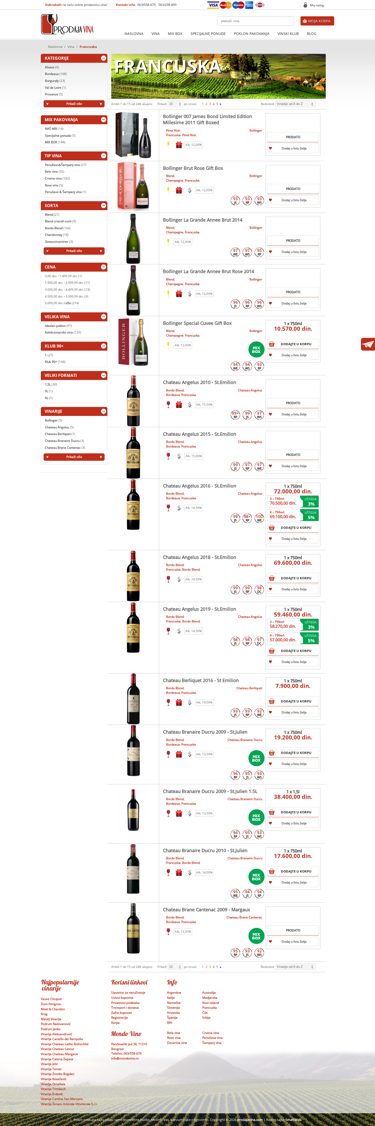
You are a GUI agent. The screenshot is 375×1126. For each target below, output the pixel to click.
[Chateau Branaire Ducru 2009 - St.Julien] (133, 750)
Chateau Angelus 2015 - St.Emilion (199, 434)
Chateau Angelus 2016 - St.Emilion (199, 486)
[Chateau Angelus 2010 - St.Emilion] (133, 401)
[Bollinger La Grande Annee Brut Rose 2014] (133, 290)
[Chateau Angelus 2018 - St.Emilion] (133, 576)
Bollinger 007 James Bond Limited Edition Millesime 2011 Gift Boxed (207, 119)
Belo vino (54, 171)
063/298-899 (167, 5)
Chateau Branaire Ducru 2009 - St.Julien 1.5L (210, 791)
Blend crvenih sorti (60, 221)
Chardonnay (57, 235)
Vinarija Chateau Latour (57, 1049)
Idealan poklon (58, 326)
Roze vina (174, 1037)
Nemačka (174, 1003)
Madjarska (209, 997)
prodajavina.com (250, 1119)
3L (49, 391)
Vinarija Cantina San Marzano (62, 1099)
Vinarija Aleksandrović (56, 1034)
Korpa (115, 1022)
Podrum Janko (50, 1029)
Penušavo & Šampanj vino (65, 192)
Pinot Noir (173, 130)
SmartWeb (293, 1119)
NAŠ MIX (54, 128)
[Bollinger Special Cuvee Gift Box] (133, 342)
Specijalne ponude (208, 33)
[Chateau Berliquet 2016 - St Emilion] (133, 699)
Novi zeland (210, 1003)
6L (49, 398)
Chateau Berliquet (60, 434)
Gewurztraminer (59, 241)
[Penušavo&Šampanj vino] (168, 190)
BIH (169, 1022)
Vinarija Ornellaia (53, 1084)
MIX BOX (175, 33)
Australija (209, 992)
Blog (311, 33)
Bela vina (173, 1033)
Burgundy (55, 81)
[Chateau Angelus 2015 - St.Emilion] (133, 453)
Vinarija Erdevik (52, 1094)
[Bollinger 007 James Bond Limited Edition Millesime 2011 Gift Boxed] (133, 135)
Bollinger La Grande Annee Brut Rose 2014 (208, 271)
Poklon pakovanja (251, 33)
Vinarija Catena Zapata (57, 1059)
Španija (172, 1017)
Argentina (174, 992)
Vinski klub (288, 33)
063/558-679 (147, 5)
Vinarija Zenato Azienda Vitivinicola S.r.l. (69, 1104)
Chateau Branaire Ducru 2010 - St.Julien (205, 850)
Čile (205, 1012)
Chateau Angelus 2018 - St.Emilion (199, 557)
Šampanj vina (211, 1043)
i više (62, 303)
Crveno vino (57, 178)
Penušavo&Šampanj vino (65, 165)
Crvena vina (210, 1033)
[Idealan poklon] (179, 145)
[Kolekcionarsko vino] (190, 190)
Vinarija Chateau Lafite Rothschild (64, 1044)
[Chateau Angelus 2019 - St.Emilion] (133, 628)
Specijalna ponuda (60, 135)
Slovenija (173, 1007)
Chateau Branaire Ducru (64, 441)
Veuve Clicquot (51, 999)
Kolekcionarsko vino (63, 332)
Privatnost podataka (125, 1003)
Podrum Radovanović (56, 1024)
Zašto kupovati (121, 1012)
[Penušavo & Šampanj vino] (168, 145)
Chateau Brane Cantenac (65, 447)
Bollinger (53, 420)
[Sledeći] (220, 104)
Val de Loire (55, 87)
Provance (54, 94)
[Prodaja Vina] (67, 16)
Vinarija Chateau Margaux (59, 1054)
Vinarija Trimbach (53, 1089)
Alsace (52, 67)
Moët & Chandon (53, 1009)
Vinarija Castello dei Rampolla (62, 1039)
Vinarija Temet (51, 1069)
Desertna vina (177, 1043)
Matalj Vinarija (51, 1019)
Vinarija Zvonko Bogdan (57, 1074)
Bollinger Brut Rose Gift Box (193, 168)
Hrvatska (173, 1012)
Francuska (173, 135)
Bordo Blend (58, 228)
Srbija (206, 1017)
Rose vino (54, 185)
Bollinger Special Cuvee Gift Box (197, 323)
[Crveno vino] (168, 405)
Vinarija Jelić (49, 1064)
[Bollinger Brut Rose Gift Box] (133, 187)
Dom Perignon (51, 1004)
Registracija (119, 1017)
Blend (52, 214)
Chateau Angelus (59, 427)
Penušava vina (212, 1037)
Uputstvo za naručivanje (128, 992)
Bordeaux (56, 74)
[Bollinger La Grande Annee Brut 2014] (133, 238)
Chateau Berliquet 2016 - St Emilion (201, 680)
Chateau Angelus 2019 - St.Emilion (199, 609)
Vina (156, 33)
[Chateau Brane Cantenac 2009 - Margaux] (133, 928)
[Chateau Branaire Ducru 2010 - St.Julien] (133, 869)
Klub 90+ (55, 362)
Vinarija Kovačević (53, 1079)
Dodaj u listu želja (294, 148)
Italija (171, 997)
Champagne (174, 180)
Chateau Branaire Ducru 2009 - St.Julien (205, 732)
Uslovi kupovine (122, 997)
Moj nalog (317, 5)
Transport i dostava (125, 1007)
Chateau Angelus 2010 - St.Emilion (199, 382)
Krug (44, 1014)
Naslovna (133, 33)
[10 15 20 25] (175, 104)
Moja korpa (319, 20)
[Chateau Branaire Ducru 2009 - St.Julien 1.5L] (133, 810)
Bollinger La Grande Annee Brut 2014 (202, 220)
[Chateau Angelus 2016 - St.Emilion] (133, 504)
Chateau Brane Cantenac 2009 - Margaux (206, 909)
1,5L (51, 384)
